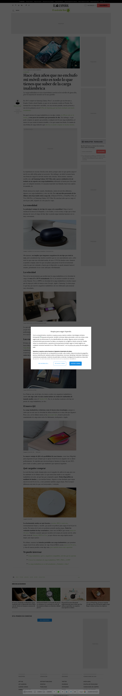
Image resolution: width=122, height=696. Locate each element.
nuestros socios (57, 335)
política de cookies (74, 345)
